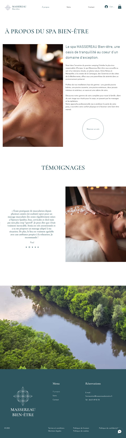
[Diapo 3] (26, 247)
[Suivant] (64, 224)
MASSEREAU (19, 6)
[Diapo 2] (32, 247)
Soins (55, 395)
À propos (56, 391)
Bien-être (16, 9)
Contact (56, 400)
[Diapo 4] (35, 247)
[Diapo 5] (38, 247)
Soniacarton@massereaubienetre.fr (98, 396)
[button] (119, 6)
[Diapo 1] (29, 247)
